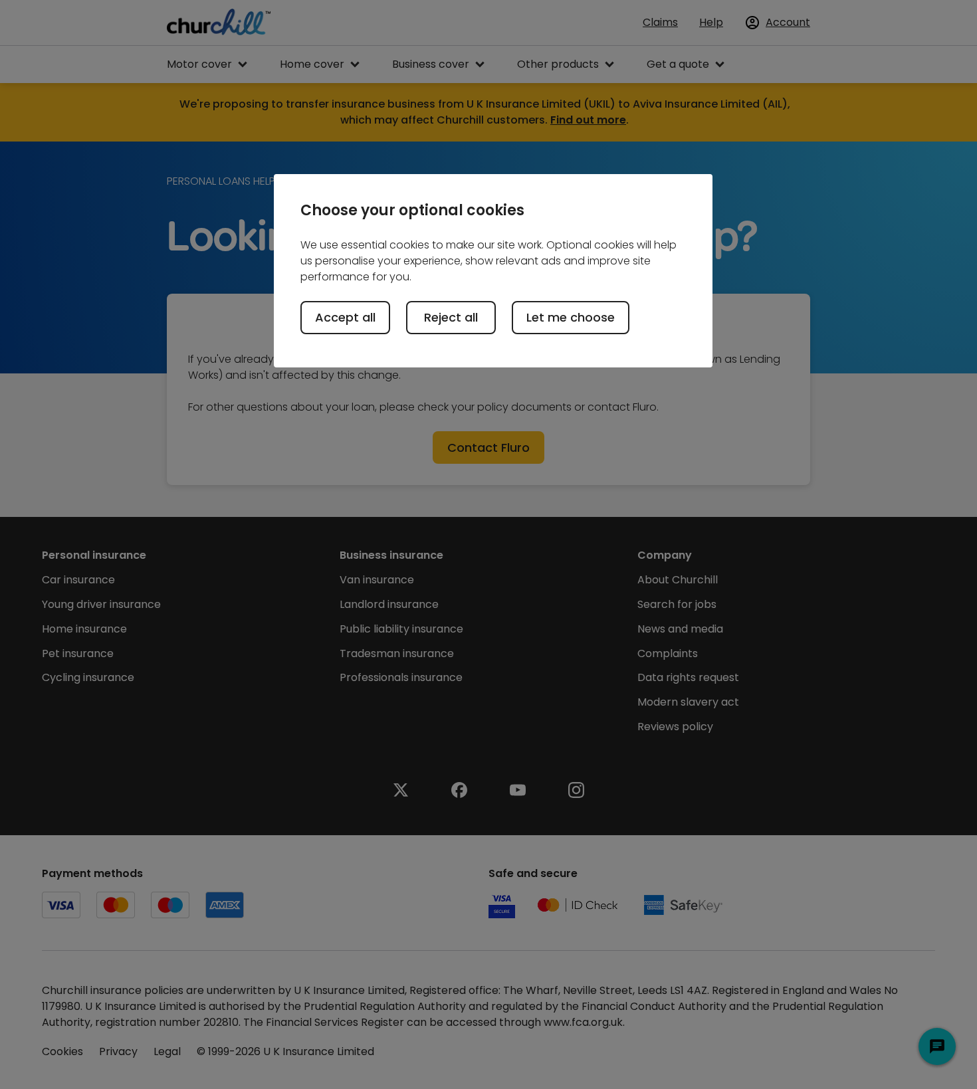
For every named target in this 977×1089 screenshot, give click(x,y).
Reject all (451, 317)
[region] (493, 270)
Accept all (345, 317)
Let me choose (570, 317)
